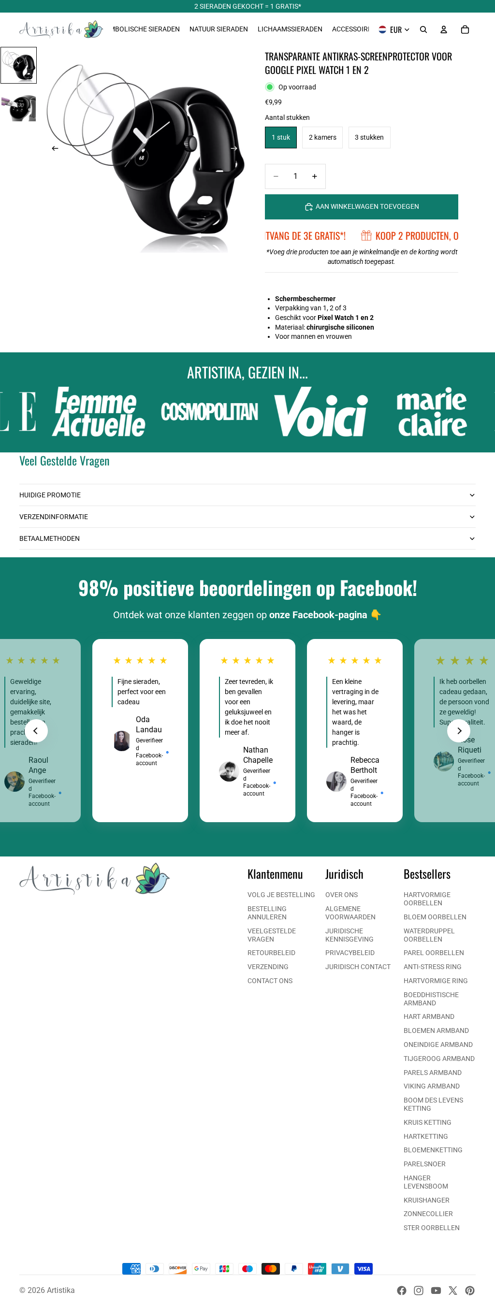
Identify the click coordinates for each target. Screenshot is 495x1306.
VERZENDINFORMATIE (53, 517)
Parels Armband (433, 1072)
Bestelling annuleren (267, 913)
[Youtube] (436, 1290)
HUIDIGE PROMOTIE (50, 495)
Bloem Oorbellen (435, 917)
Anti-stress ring (433, 967)
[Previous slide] (36, 730)
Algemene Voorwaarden (350, 913)
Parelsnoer (425, 1164)
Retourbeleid (271, 953)
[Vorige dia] (52, 149)
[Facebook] (402, 1290)
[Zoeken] (423, 29)
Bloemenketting (433, 1150)
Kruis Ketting (427, 1122)
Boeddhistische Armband (431, 999)
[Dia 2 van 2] (18, 104)
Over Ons (341, 895)
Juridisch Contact (358, 967)
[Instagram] (418, 1290)
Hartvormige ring (436, 981)
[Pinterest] (470, 1290)
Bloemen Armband (436, 1030)
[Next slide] (458, 730)
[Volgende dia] (237, 149)
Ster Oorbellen (432, 1228)
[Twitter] (453, 1290)
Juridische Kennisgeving (349, 935)
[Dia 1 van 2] (18, 65)
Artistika (61, 1290)
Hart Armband (429, 1016)
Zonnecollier (428, 1214)
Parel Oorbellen (434, 953)
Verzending (268, 967)
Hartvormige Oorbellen (427, 899)
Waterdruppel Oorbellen (429, 935)
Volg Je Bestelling (281, 895)
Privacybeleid (350, 953)
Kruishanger (427, 1200)
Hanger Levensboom (426, 1182)
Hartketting (426, 1136)
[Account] (443, 29)
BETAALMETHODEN (49, 538)
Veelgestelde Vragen (272, 935)
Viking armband (432, 1086)
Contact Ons (270, 981)
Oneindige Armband (438, 1044)
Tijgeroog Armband (439, 1058)
